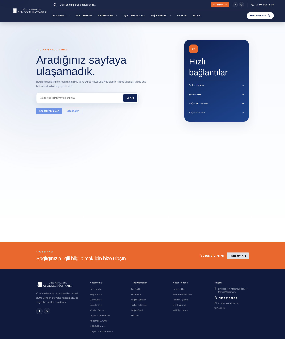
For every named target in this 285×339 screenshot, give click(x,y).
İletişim (196, 15)
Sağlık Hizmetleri (198, 103)
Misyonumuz (96, 294)
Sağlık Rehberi (158, 15)
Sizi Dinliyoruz (179, 305)
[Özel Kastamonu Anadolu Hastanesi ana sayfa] (29, 11)
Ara (131, 98)
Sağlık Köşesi (137, 310)
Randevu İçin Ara (180, 299)
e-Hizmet (218, 4)
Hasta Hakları (179, 289)
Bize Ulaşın (73, 110)
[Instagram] (241, 4)
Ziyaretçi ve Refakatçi (182, 294)
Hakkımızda (95, 289)
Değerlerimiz (96, 305)
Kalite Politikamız (97, 326)
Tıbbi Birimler (105, 15)
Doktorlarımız (84, 15)
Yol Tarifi (218, 308)
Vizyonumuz (96, 299)
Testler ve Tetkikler (139, 305)
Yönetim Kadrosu (97, 310)
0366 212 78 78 (213, 256)
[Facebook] (235, 4)
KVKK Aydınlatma (180, 310)
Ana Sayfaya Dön (49, 110)
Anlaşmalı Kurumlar (99, 320)
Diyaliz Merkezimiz (134, 15)
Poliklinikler (195, 94)
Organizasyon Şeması (100, 315)
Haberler (182, 15)
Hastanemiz (59, 15)
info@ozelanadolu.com (228, 303)
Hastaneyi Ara (238, 255)
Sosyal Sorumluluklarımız (101, 331)
